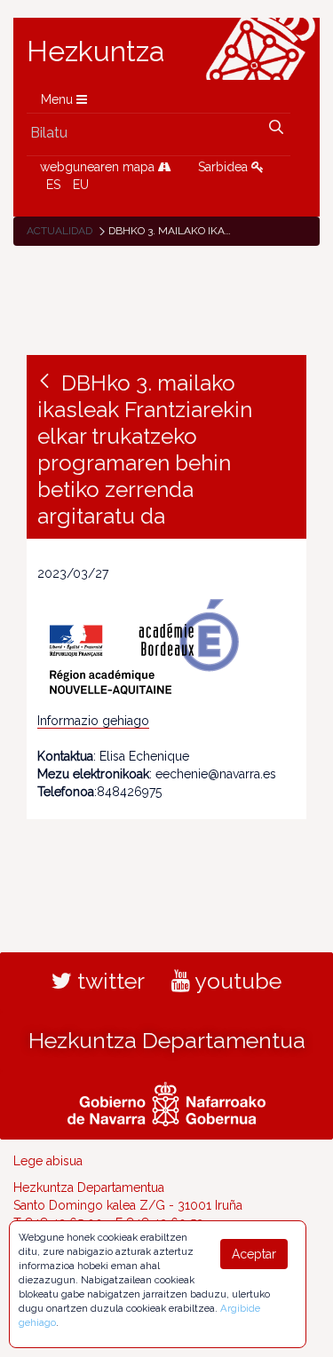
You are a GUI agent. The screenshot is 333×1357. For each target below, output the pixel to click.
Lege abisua (48, 1161)
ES (53, 185)
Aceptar (254, 1254)
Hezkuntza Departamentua (166, 1040)
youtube (235, 980)
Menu (58, 99)
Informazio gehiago (93, 721)
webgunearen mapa (99, 167)
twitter (108, 980)
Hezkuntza (96, 51)
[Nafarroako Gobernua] (166, 1102)
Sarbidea (224, 167)
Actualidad (59, 231)
